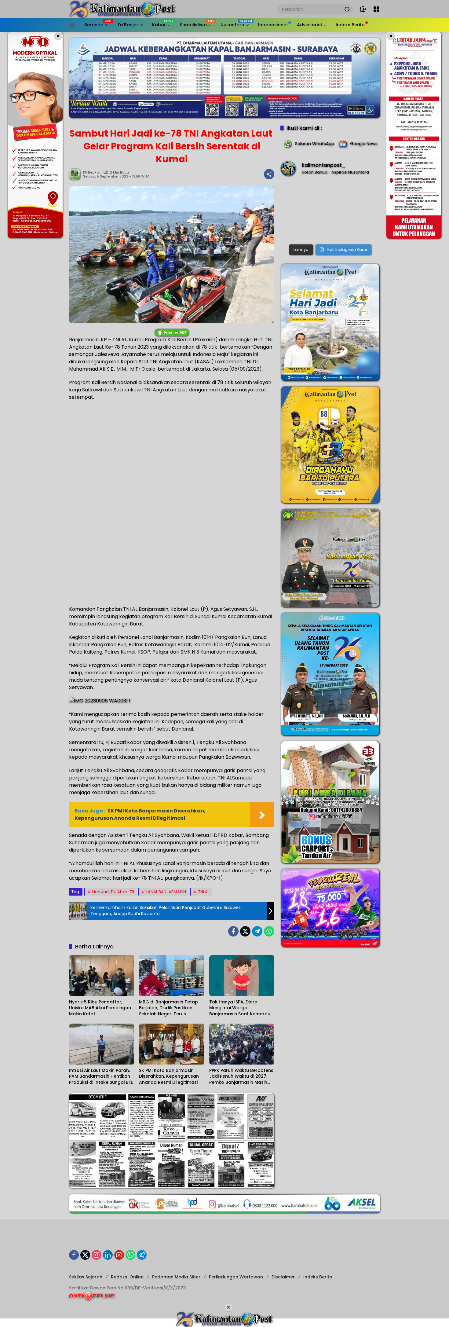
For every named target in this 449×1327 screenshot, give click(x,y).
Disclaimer (283, 1277)
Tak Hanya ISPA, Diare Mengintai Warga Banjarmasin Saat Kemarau (239, 1008)
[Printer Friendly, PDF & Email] (172, 332)
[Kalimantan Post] (122, 9)
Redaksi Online (127, 1277)
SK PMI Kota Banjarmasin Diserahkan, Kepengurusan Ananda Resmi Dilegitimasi (169, 1076)
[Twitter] (245, 931)
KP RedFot (91, 172)
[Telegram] (257, 931)
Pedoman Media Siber (176, 1277)
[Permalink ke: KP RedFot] (76, 174)
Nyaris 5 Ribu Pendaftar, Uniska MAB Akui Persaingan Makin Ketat (100, 1008)
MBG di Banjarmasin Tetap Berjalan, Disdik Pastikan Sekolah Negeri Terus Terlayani (168, 1008)
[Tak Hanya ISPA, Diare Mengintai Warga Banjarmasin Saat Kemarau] (241, 975)
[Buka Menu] (376, 9)
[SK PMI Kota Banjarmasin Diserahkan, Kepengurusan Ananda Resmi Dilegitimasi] (171, 1044)
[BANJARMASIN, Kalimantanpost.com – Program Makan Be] (330, 212)
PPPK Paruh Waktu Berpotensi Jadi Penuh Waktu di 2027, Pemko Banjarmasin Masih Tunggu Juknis (241, 1077)
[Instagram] (96, 1255)
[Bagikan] (269, 174)
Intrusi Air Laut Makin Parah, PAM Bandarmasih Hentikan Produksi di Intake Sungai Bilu (101, 1076)
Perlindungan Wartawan (236, 1277)
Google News (364, 144)
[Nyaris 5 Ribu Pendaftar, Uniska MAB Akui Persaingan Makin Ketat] (101, 975)
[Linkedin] (108, 1255)
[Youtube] (119, 1255)
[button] (347, 9)
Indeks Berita (317, 1277)
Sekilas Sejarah (85, 1277)
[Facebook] (233, 931)
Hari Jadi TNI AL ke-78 (113, 892)
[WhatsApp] (269, 931)
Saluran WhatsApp (314, 144)
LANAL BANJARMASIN (166, 892)
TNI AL (203, 892)
